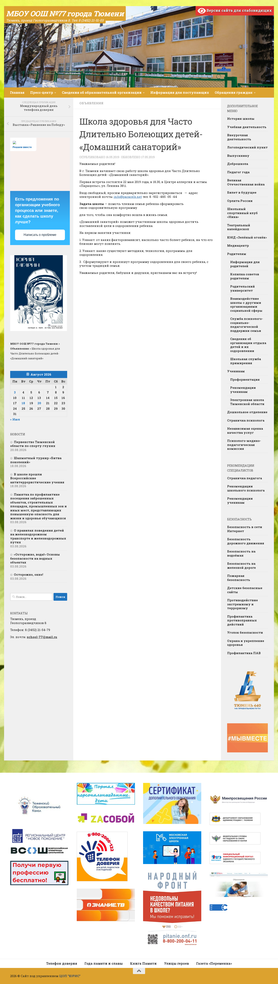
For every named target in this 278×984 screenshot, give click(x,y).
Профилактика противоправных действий (242, 620)
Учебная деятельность (246, 127)
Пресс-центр (41, 92)
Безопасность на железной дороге (241, 565)
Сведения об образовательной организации (102, 92)
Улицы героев (176, 963)
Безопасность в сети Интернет (244, 529)
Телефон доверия (61, 963)
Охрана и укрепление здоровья (245, 643)
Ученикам (236, 371)
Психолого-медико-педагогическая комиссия (244, 445)
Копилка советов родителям (244, 276)
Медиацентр (238, 245)
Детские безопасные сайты (244, 590)
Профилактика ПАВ (244, 653)
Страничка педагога (244, 478)
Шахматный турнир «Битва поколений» (35, 460)
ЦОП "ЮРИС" (69, 976)
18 (23, 403)
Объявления (91, 103)
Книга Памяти (143, 963)
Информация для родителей (245, 264)
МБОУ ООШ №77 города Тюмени (65, 13)
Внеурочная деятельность (239, 137)
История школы (240, 119)
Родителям (236, 254)
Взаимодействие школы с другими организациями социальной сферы (246, 304)
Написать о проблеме (40, 234)
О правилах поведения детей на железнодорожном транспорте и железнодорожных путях (38, 536)
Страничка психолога (245, 420)
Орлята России (240, 201)
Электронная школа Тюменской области (247, 402)
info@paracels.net (128, 197)
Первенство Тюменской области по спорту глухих (32, 444)
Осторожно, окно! (28, 574)
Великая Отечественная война (246, 182)
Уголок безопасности (245, 632)
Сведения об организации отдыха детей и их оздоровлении (248, 345)
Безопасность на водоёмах (241, 553)
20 (39, 403)
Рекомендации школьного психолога (246, 488)
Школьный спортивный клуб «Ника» (242, 213)
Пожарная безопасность (238, 578)
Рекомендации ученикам (243, 390)
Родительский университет (242, 288)
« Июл (15, 419)
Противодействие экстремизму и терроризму (242, 604)
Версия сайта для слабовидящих (239, 10)
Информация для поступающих (179, 92)
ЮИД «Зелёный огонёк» (247, 237)
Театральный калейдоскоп (238, 227)
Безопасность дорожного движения (245, 541)
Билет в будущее (241, 192)
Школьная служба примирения (245, 361)
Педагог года (238, 172)
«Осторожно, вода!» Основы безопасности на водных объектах (35, 558)
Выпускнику (238, 156)
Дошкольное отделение (247, 412)
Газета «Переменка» (214, 963)
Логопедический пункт (247, 147)
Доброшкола (237, 164)
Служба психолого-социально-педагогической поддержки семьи (246, 325)
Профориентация (245, 379)
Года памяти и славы (103, 963)
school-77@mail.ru (42, 637)
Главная (17, 92)
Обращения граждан (234, 92)
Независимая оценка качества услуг (245, 430)
